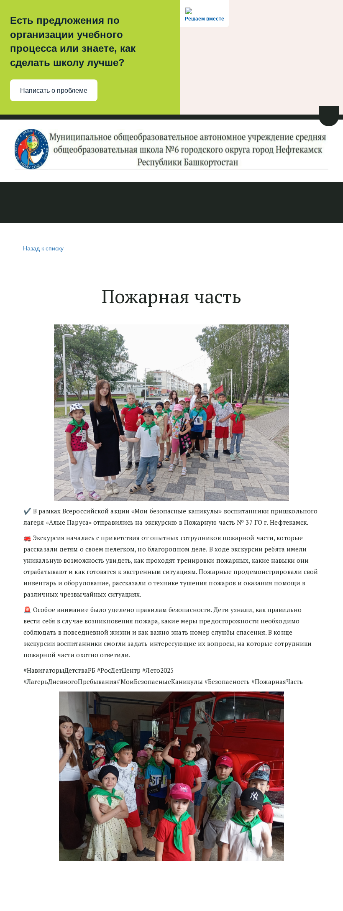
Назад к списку (43, 248)
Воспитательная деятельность (222, 203)
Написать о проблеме (53, 90)
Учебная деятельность (116, 203)
